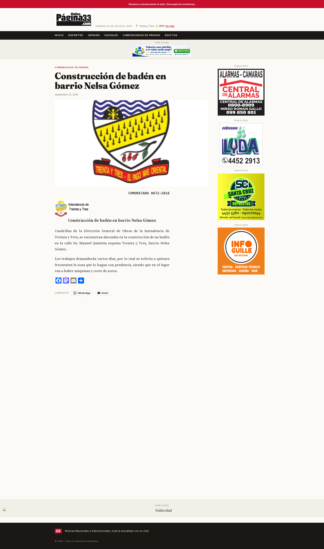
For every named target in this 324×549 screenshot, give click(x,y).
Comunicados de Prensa (141, 35)
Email (104, 292)
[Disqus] (131, 343)
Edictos (171, 35)
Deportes (75, 35)
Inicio (59, 35)
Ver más (169, 26)
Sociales (111, 35)
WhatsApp (84, 292)
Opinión (94, 35)
